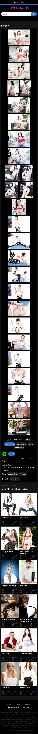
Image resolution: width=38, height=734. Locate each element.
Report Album (21, 444)
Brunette (23, 474)
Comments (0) (19, 448)
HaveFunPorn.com (13, 730)
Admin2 (11, 454)
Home (9, 704)
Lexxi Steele (15, 479)
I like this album (8, 440)
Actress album (13, 474)
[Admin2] (4, 454)
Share (30, 444)
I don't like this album (11, 440)
